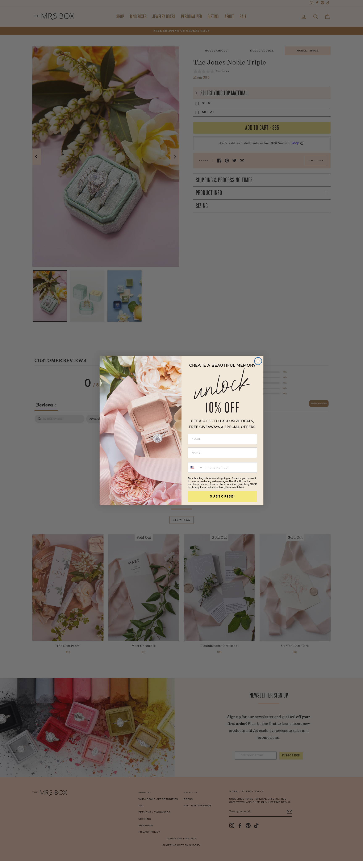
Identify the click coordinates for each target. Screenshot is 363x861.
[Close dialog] (258, 361)
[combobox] (195, 467)
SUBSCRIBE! (222, 496)
